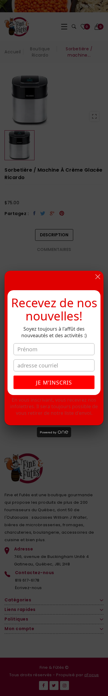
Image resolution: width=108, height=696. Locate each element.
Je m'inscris (54, 382)
